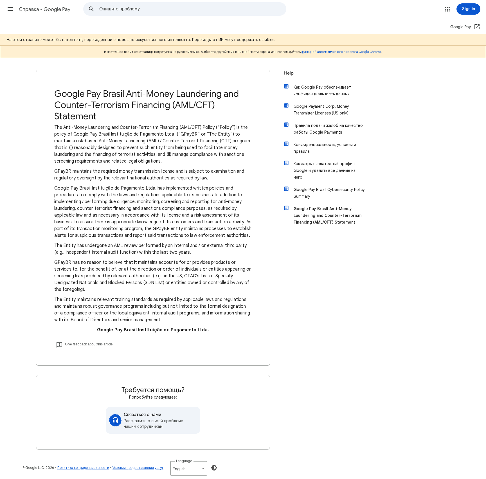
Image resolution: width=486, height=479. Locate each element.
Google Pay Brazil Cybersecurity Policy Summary (329, 193)
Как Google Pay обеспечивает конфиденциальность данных (322, 90)
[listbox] (188, 468)
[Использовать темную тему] (214, 467)
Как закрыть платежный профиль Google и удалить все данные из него (325, 170)
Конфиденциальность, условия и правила (325, 148)
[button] (10, 9)
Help (289, 73)
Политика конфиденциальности (83, 467)
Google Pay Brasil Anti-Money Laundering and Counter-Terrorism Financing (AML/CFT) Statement (327, 215)
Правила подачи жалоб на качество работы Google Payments (328, 129)
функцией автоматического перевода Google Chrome (341, 52)
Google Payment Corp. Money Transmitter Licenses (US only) (321, 110)
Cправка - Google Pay (44, 9)
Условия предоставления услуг (137, 467)
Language (184, 461)
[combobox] (192, 9)
